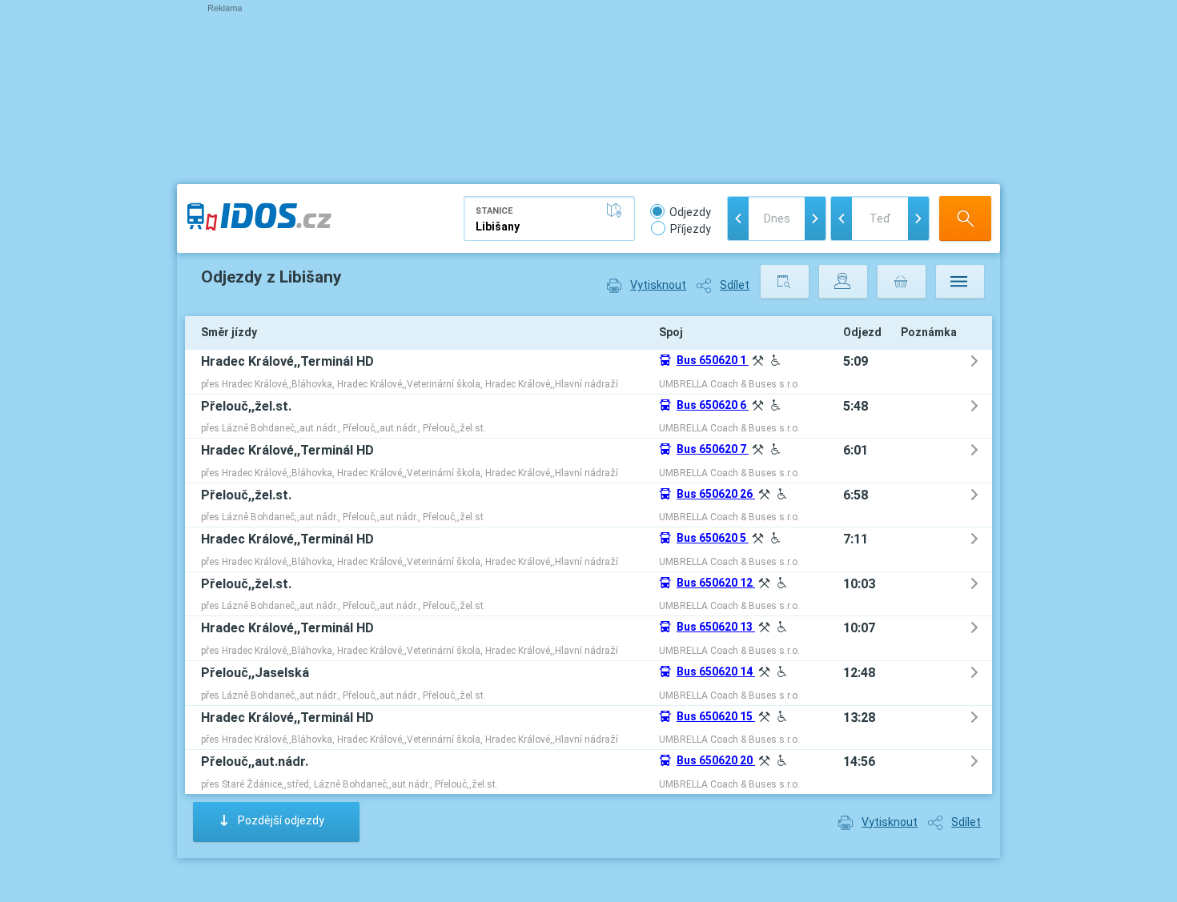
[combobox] (549, 218)
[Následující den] (815, 218)
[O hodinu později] (918, 218)
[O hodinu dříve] (841, 218)
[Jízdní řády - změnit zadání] (785, 282)
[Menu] (960, 282)
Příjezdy (690, 228)
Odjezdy (690, 212)
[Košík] (902, 282)
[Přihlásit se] (843, 282)
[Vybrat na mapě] (617, 210)
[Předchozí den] (738, 218)
